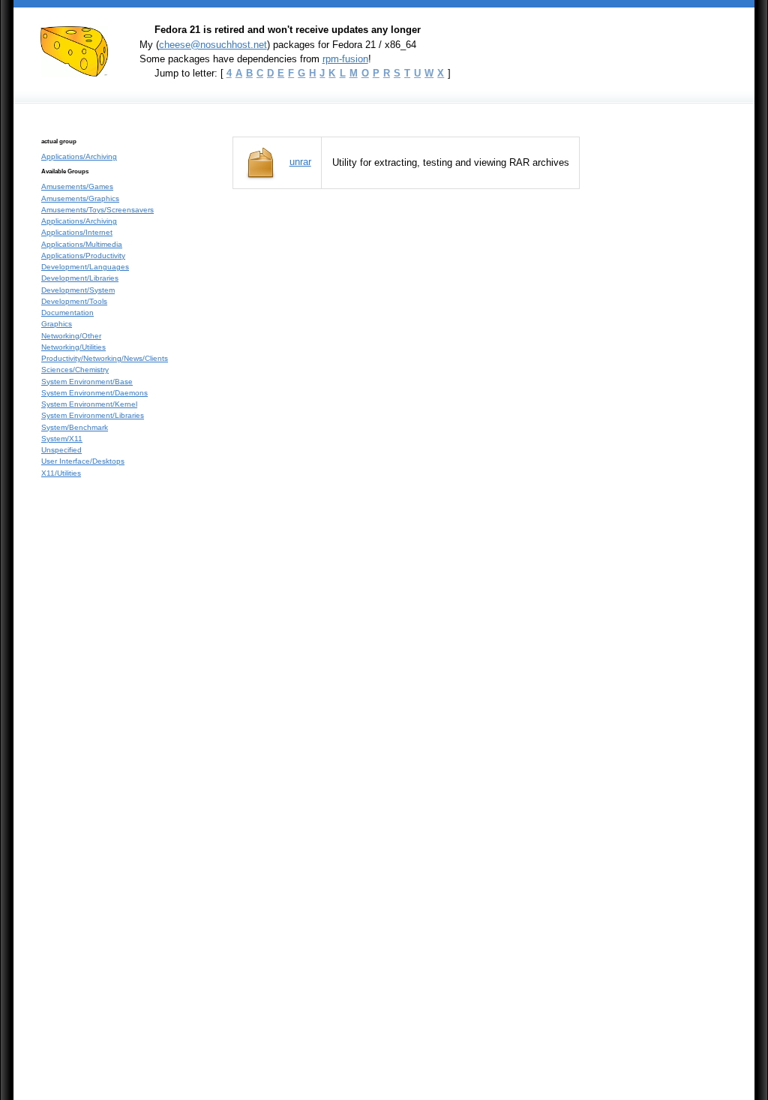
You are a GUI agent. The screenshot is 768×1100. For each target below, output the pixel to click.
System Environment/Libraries (92, 415)
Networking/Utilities (73, 347)
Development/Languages (85, 267)
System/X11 (61, 438)
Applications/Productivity (83, 255)
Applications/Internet (76, 232)
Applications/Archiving (79, 156)
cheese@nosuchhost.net (213, 44)
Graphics (56, 324)
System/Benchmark (74, 427)
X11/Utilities (61, 473)
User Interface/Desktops (82, 461)
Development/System (78, 290)
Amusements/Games (77, 186)
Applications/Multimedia (81, 244)
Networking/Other (71, 336)
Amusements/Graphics (80, 198)
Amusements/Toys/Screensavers (97, 210)
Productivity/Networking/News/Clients (104, 358)
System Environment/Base (87, 381)
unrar (300, 161)
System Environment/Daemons (94, 393)
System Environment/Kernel (89, 404)
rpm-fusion (345, 59)
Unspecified (61, 450)
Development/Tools (74, 301)
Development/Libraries (79, 278)
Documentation (67, 312)
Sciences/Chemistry (75, 369)
